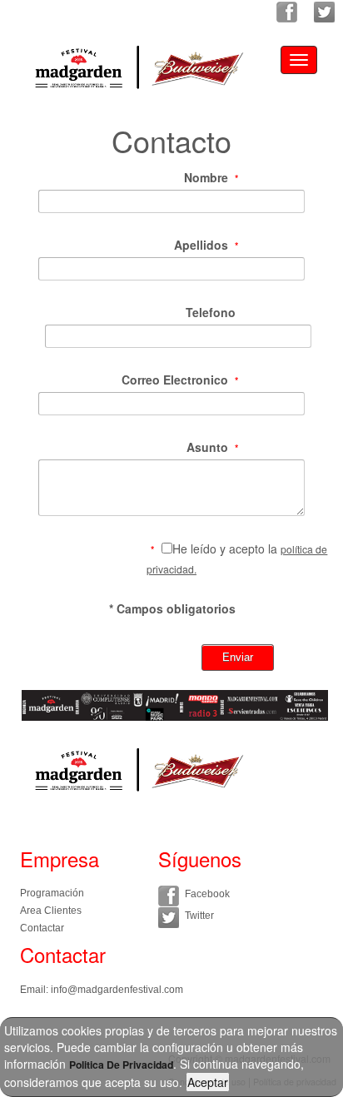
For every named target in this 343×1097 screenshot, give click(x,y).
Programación (52, 893)
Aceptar (207, 1082)
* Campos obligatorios (172, 608)
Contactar (42, 928)
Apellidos (201, 244)
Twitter (199, 915)
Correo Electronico (175, 379)
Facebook (207, 894)
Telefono (211, 312)
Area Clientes (51, 910)
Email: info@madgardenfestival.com (101, 989)
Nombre (206, 177)
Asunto (207, 447)
